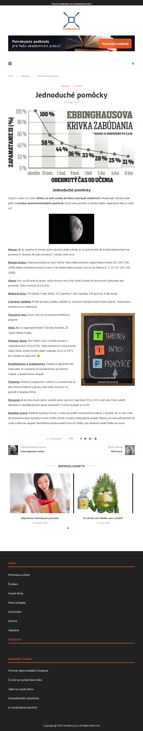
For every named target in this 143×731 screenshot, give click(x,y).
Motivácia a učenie (19, 574)
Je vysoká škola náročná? (22, 707)
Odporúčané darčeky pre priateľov (40, 518)
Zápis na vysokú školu (21, 689)
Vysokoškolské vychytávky (23, 698)
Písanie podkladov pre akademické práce (71, 3)
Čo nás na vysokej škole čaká (25, 680)
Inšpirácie (25, 76)
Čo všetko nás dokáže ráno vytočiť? (103, 518)
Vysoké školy (15, 593)
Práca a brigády (17, 602)
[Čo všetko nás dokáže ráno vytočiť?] (103, 493)
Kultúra (78, 86)
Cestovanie (14, 611)
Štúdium (13, 584)
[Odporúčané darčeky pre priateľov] (40, 493)
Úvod (10, 76)
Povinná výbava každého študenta (28, 670)
